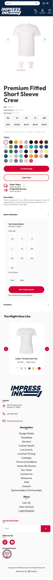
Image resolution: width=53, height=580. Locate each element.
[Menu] (49, 10)
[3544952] (16, 142)
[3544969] (11, 151)
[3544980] (21, 156)
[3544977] (6, 156)
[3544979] (16, 156)
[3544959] (6, 147)
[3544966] (41, 147)
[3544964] (31, 147)
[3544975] (41, 151)
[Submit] (36, 3)
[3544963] (26, 147)
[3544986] (6, 161)
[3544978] (11, 156)
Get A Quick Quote (26, 289)
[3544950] (6, 142)
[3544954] (26, 142)
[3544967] (46, 147)
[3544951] (11, 142)
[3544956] (36, 142)
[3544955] (31, 142)
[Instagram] (5, 542)
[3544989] (21, 161)
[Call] (35, 10)
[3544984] (41, 156)
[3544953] (21, 142)
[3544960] (11, 147)
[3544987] (11, 161)
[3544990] (26, 161)
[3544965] (36, 147)
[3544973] (31, 151)
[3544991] (31, 161)
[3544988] (16, 161)
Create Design (26, 169)
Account (42, 13)
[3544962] (21, 147)
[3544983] (36, 156)
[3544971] (21, 151)
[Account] (42, 10)
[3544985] (46, 156)
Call (35, 13)
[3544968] (6, 151)
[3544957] (41, 142)
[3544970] (16, 151)
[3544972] (26, 151)
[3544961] (16, 147)
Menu (50, 13)
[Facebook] (12, 542)
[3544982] (31, 156)
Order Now (26, 177)
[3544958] (46, 142)
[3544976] (46, 151)
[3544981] (26, 156)
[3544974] (36, 151)
